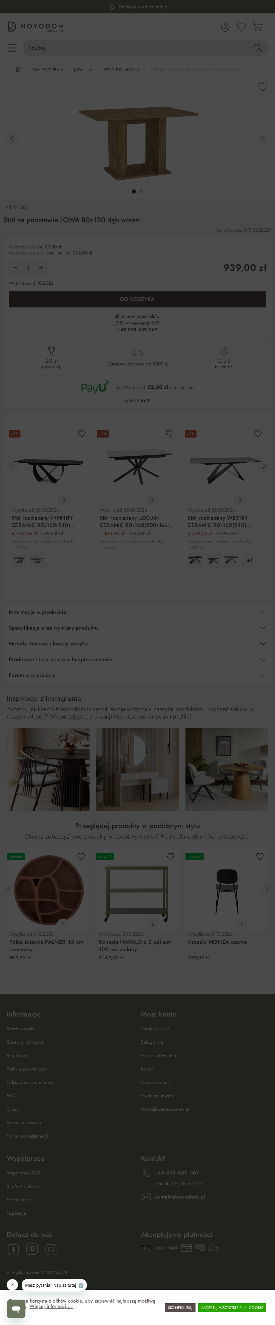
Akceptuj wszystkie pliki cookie (232, 1307)
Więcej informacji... (51, 1306)
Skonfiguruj (180, 1307)
